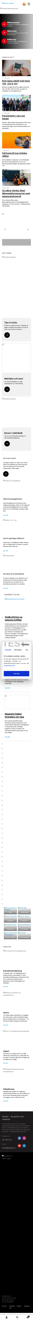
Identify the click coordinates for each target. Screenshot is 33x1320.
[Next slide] (28, 229)
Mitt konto (6, 1317)
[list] (16, 229)
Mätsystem (12, 31)
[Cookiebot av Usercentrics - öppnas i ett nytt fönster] (22, 645)
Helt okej (16, 673)
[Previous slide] (5, 229)
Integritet (27, 1306)
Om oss (4, 1306)
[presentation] (17, 605)
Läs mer (5, 515)
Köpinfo (19, 1306)
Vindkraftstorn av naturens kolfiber (13, 618)
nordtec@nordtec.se (8, 1148)
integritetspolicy (9, 665)
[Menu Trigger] (28, 3)
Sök (17, 1317)
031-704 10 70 (7, 1140)
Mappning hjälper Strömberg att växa (14, 715)
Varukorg (25, 1316)
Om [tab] (27, 649)
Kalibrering (11, 39)
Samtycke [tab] (8, 649)
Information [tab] (18, 649)
